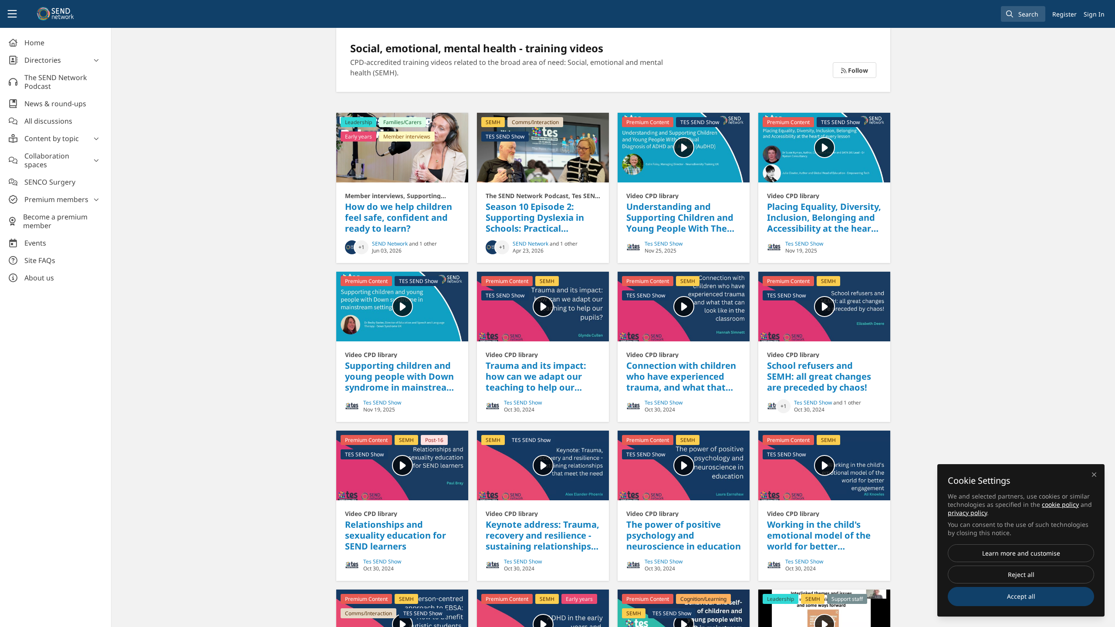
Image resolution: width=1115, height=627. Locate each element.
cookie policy (1060, 504)
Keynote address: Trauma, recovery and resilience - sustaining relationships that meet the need (543, 465)
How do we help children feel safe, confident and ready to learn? (402, 147)
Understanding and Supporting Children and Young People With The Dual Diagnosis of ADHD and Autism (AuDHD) (684, 147)
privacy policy (967, 513)
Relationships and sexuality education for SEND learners (402, 465)
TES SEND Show (505, 136)
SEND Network (390, 243)
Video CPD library (652, 196)
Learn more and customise (1021, 553)
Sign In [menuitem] (1094, 14)
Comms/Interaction (535, 122)
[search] (1023, 14)
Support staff (847, 599)
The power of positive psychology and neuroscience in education (684, 465)
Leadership (358, 122)
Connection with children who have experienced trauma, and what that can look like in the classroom (684, 306)
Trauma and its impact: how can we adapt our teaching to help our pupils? (543, 306)
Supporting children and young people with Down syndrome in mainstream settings (402, 306)
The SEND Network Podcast (527, 196)
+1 (361, 247)
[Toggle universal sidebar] (12, 14)
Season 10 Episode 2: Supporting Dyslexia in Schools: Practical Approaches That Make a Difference (543, 147)
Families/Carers (402, 122)
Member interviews (406, 136)
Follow (857, 70)
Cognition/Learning (703, 599)
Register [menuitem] (1064, 14)
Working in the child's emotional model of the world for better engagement (824, 465)
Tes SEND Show (664, 243)
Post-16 (434, 440)
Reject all (1021, 574)
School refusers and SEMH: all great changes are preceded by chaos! (824, 306)
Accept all (1021, 596)
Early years (358, 136)
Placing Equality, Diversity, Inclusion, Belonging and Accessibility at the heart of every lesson (824, 147)
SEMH (493, 122)
